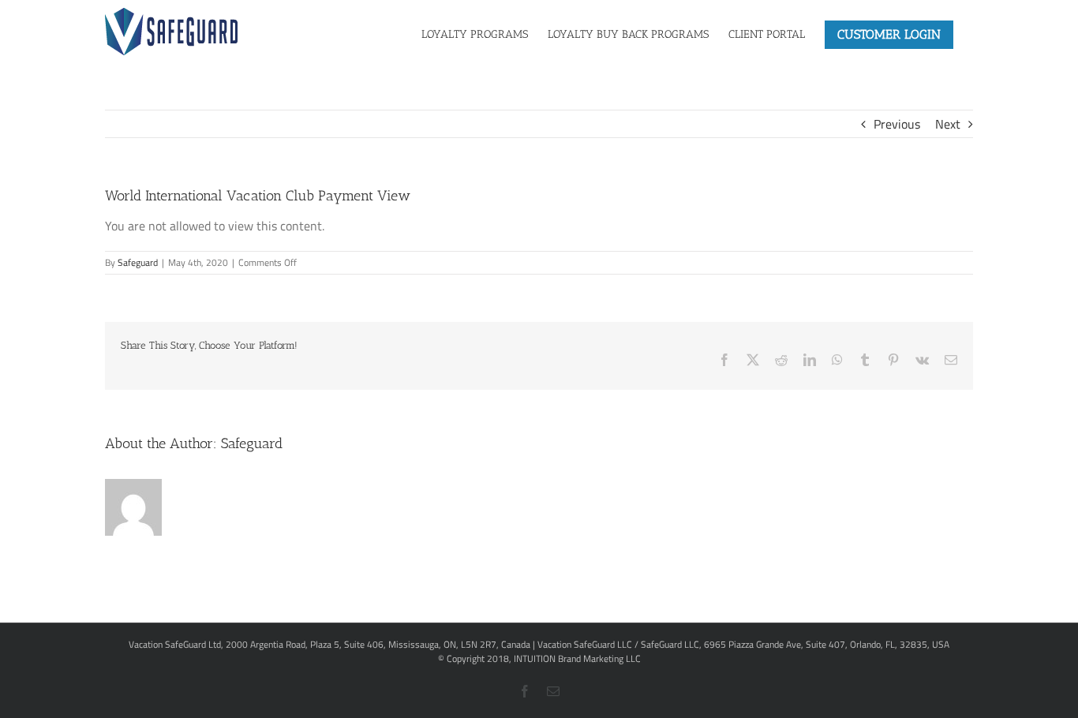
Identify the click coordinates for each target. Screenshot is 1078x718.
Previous (897, 123)
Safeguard (138, 262)
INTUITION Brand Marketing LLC (577, 658)
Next (947, 123)
